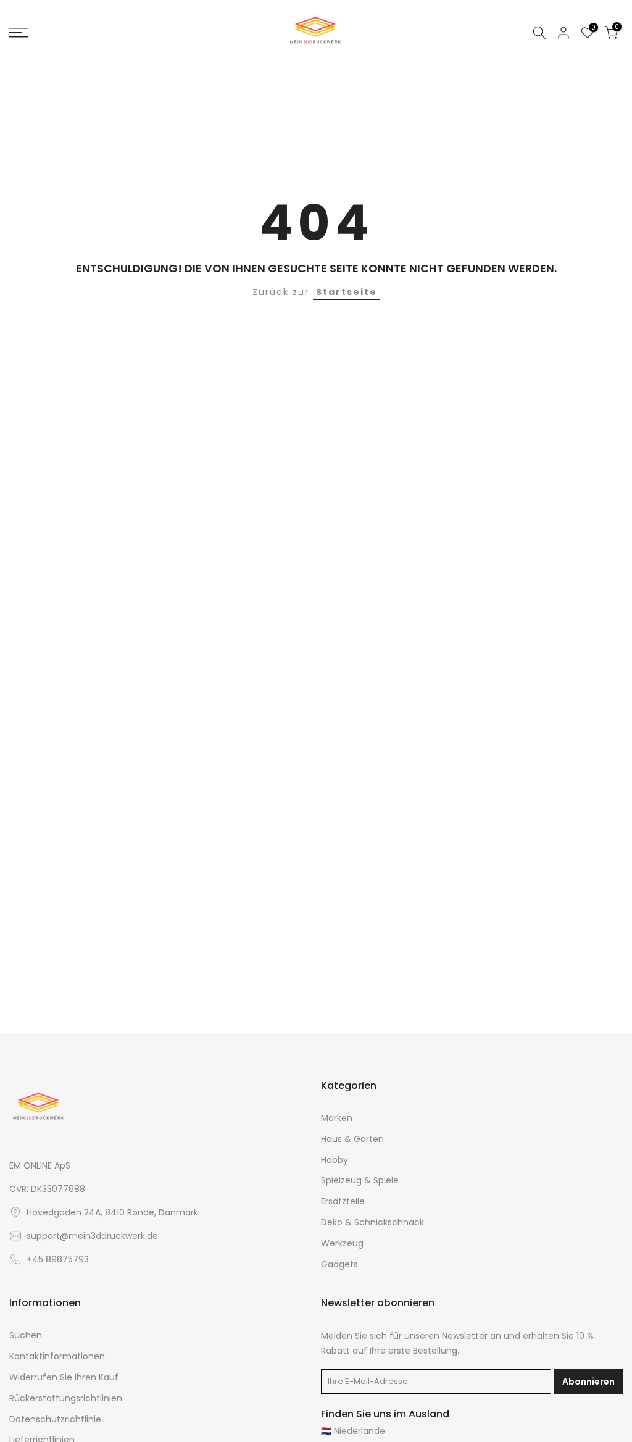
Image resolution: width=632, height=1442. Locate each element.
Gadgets (339, 1264)
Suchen (25, 1335)
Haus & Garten (352, 1139)
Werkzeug (342, 1243)
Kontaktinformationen (57, 1356)
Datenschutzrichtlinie (55, 1419)
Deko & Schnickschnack (372, 1222)
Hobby (334, 1160)
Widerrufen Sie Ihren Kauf (63, 1377)
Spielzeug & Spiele (360, 1180)
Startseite (346, 292)
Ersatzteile (343, 1201)
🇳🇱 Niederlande (353, 1431)
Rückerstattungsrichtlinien (65, 1398)
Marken (336, 1118)
